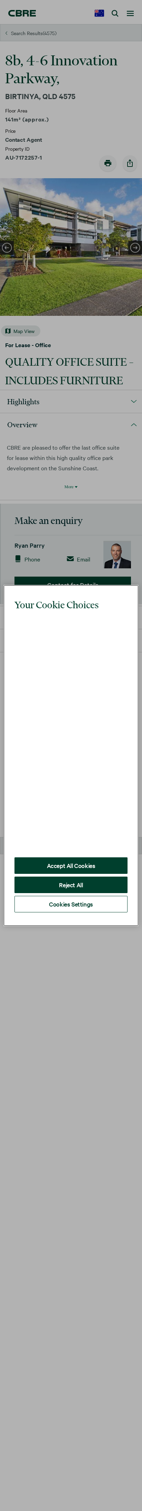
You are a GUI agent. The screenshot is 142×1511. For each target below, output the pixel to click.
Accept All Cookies (71, 845)
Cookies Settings (71, 883)
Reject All (71, 864)
